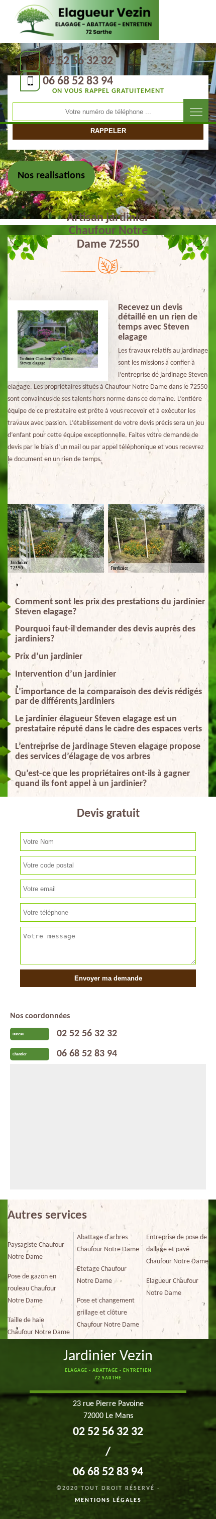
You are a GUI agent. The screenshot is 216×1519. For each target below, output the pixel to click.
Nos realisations (51, 176)
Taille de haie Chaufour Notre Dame (39, 1326)
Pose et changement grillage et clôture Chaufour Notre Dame (108, 1313)
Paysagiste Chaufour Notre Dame (36, 1251)
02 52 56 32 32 (78, 61)
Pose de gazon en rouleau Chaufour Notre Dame (32, 1289)
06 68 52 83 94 (78, 81)
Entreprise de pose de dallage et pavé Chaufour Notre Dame (177, 1249)
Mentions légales (108, 1500)
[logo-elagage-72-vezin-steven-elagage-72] (84, 20)
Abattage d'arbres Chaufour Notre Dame (108, 1243)
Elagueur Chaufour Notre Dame (172, 1287)
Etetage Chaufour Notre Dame (102, 1275)
